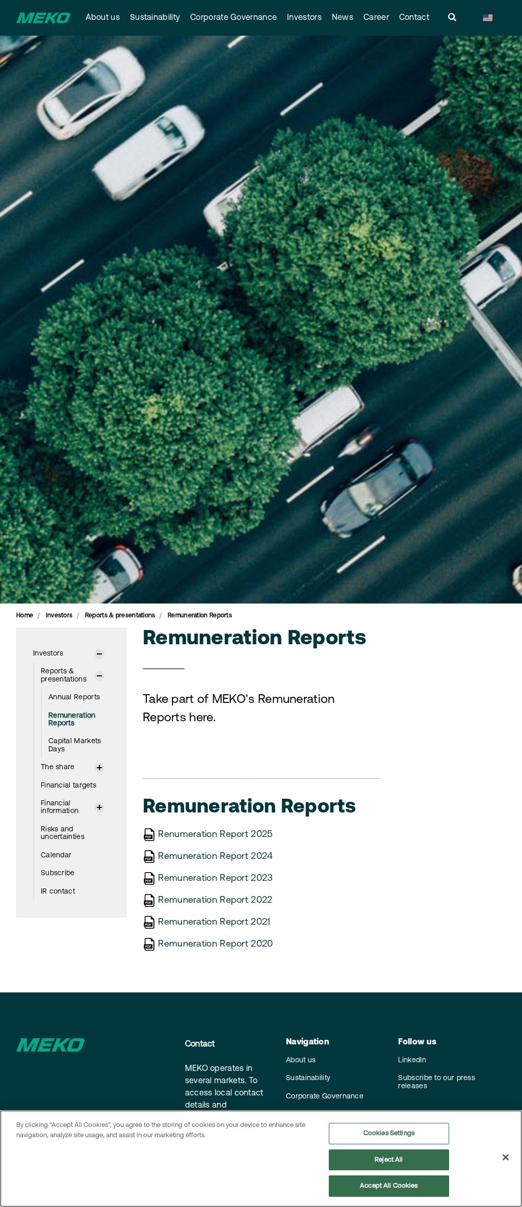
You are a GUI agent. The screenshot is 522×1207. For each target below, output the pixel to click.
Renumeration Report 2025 (215, 834)
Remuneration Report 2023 (215, 878)
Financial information (60, 807)
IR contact (58, 892)
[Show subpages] (99, 654)
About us (103, 18)
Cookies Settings (388, 1133)
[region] (261, 1158)
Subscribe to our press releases (436, 1082)
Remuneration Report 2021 (214, 922)
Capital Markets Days (74, 745)
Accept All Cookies (388, 1186)
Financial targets (68, 786)
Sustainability (155, 18)
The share (58, 767)
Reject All (389, 1160)
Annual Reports (74, 697)
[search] (452, 18)
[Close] (505, 1157)
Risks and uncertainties (63, 833)
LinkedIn (412, 1060)
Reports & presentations (64, 675)
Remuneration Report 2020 (215, 944)
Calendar (56, 855)
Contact (414, 18)
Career (376, 18)
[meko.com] (43, 18)
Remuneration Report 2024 (215, 856)
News (342, 18)
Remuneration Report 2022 (215, 900)
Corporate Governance (233, 18)
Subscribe (58, 873)
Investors (304, 18)
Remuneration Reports (72, 719)
